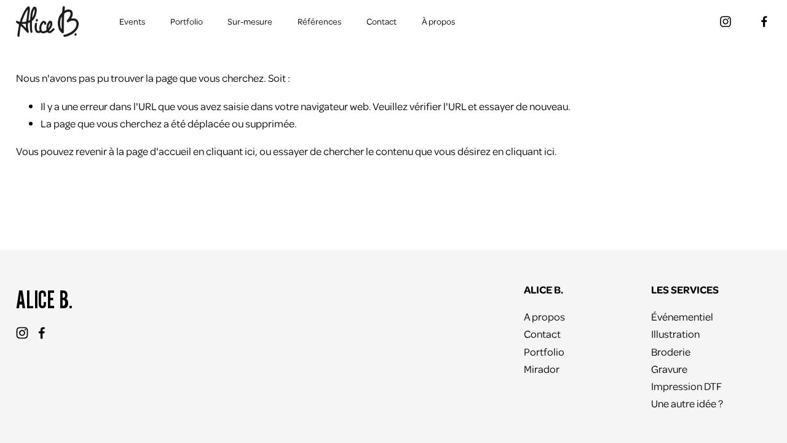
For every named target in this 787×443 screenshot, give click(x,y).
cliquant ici (230, 151)
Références (319, 21)
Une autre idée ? (687, 403)
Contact (381, 21)
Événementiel (682, 316)
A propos (544, 316)
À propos (438, 21)
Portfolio (186, 21)
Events (132, 21)
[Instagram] (725, 21)
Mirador (542, 368)
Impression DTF (686, 386)
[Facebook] (764, 21)
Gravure (669, 368)
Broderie (670, 351)
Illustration (675, 333)
